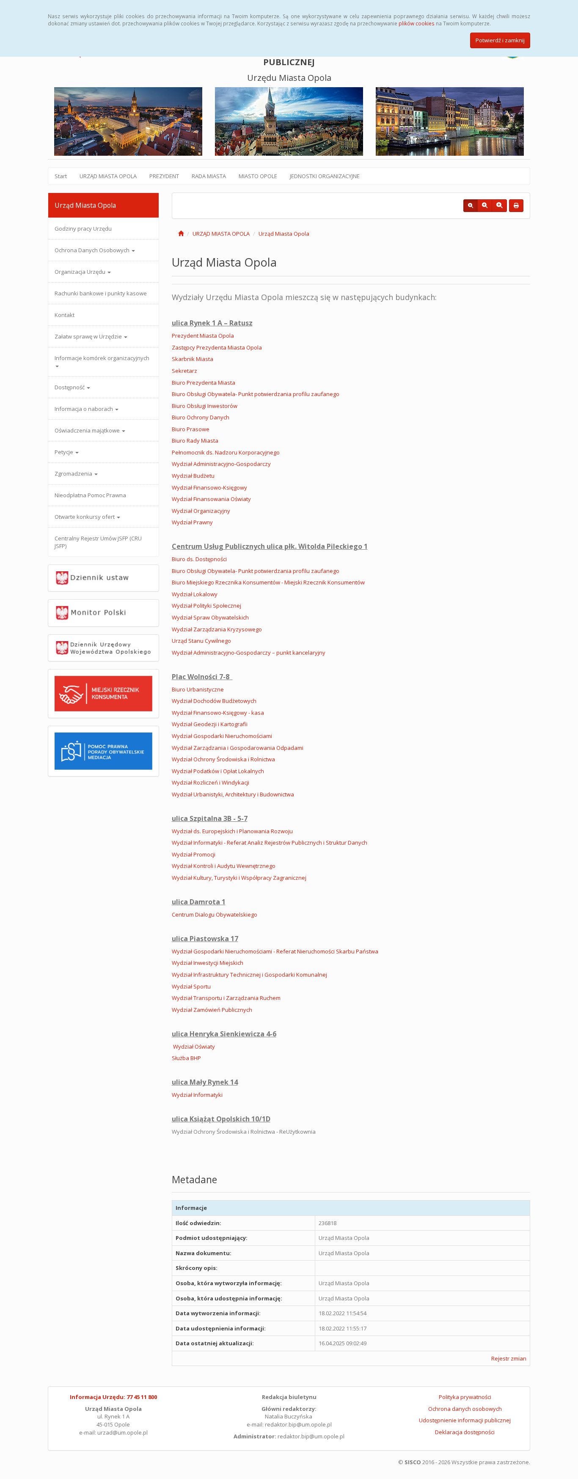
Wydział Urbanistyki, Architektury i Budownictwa (233, 794)
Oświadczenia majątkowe (88, 430)
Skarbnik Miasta (192, 359)
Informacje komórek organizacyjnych (102, 358)
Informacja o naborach (84, 409)
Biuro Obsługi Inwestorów (204, 406)
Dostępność (70, 387)
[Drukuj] (516, 205)
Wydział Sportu (191, 986)
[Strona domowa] (181, 233)
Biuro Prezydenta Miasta (203, 382)
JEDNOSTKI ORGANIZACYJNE (325, 176)
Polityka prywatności (465, 1397)
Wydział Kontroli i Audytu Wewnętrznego (223, 866)
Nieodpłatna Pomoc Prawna (90, 495)
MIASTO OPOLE (258, 176)
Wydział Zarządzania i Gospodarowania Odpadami (237, 748)
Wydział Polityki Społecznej (206, 605)
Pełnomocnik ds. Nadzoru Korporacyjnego (226, 452)
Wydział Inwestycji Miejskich (207, 963)
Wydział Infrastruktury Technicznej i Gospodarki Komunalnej (249, 974)
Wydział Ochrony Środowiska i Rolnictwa (223, 759)
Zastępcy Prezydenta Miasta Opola (217, 347)
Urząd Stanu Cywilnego (201, 640)
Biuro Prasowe (190, 429)
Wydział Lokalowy (194, 594)
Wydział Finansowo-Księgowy (209, 487)
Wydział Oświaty (194, 1046)
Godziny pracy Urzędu (83, 228)
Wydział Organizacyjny (201, 511)
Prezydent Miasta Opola (203, 335)
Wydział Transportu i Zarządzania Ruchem (226, 998)
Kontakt (64, 315)
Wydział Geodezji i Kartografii (210, 724)
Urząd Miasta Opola (284, 233)
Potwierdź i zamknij (500, 40)
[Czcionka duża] (499, 205)
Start (61, 176)
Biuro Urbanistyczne (198, 689)
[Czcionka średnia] (484, 205)
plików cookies (417, 23)
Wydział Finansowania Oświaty (211, 499)
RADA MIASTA (209, 176)
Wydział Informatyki (197, 1095)
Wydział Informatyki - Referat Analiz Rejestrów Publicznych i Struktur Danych (269, 842)
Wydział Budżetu (193, 475)
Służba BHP (186, 1058)
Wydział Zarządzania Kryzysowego (217, 629)
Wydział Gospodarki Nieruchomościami (222, 736)
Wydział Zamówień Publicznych (212, 1010)
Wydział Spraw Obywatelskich (210, 617)
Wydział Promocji (193, 854)
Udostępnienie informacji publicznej (465, 1420)
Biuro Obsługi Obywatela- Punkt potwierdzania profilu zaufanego (255, 394)
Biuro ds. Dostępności (199, 559)
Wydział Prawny (192, 522)
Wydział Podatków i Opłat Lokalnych (218, 771)
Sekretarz (184, 371)
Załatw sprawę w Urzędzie (89, 336)
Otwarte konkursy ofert (85, 517)
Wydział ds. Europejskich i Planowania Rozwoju (232, 831)
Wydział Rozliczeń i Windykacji (210, 782)
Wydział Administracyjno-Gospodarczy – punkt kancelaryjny (248, 652)
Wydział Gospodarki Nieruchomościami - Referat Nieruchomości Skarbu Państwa (275, 951)
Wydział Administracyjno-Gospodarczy (221, 464)
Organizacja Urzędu (81, 271)
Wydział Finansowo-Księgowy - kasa (218, 712)
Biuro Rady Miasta (195, 440)
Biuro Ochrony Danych (200, 417)
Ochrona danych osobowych (465, 1409)
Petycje (64, 452)
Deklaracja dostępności (465, 1432)
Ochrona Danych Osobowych (93, 250)
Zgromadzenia (74, 473)
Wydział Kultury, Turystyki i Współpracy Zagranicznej (239, 877)
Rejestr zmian (508, 1358)
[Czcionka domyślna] (470, 205)
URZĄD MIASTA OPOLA (108, 176)
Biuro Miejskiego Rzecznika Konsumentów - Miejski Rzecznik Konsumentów (268, 582)
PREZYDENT (164, 176)
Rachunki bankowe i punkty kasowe (101, 293)
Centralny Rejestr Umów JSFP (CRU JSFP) (98, 542)
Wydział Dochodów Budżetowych (214, 701)
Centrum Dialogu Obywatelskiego (214, 914)
